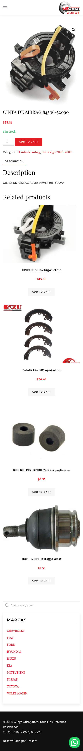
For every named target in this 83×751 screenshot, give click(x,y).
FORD (11, 644)
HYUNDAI (14, 651)
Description (14, 161)
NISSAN (12, 679)
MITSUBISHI (16, 672)
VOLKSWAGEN (17, 693)
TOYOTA (13, 686)
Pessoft (32, 741)
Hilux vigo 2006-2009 (57, 152)
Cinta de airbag (29, 152)
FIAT (10, 637)
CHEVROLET (16, 630)
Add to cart (28, 141)
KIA (9, 665)
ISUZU (11, 658)
